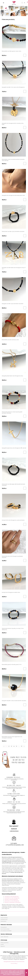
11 (21, 746)
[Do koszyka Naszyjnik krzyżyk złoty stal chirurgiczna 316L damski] (24, 452)
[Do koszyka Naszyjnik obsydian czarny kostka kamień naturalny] (24, 704)
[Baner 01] (14, 11)
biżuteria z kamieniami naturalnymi (13, 902)
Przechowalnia (3, 921)
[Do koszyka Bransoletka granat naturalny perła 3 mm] (24, 668)
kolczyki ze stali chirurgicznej (11, 899)
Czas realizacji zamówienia (6, 930)
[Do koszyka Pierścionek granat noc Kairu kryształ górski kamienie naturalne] (24, 416)
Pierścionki (21, 961)
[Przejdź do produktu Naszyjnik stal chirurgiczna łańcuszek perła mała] (14, 181)
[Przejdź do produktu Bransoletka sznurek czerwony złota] (14, 325)
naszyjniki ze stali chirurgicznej (11, 896)
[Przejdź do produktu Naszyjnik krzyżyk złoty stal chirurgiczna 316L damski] (14, 433)
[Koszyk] (27, 1)
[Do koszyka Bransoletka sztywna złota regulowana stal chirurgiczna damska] (24, 741)
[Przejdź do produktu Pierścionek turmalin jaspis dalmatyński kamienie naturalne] (14, 469)
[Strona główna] (14, 2)
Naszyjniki (6, 961)
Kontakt (2, 944)
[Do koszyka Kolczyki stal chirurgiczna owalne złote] (24, 596)
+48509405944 (14, 831)
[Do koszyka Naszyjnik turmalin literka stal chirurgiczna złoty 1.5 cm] (24, 271)
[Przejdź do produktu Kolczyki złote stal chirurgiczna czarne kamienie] (14, 505)
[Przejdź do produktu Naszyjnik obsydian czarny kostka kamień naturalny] (14, 686)
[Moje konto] (24, 2)
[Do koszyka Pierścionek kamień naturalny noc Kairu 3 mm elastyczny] (24, 632)
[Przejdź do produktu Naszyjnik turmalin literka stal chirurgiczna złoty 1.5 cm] (14, 253)
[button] (3, 2)
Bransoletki (11, 961)
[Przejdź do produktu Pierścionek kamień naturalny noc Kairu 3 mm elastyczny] (14, 614)
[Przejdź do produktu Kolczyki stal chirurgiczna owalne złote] (14, 578)
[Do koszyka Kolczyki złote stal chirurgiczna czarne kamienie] (24, 524)
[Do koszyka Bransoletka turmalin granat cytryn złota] (24, 55)
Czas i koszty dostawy (5, 929)
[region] (14, 11)
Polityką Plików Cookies (14, 972)
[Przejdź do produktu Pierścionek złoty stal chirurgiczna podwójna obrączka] (14, 541)
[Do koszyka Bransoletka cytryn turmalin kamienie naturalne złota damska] (24, 163)
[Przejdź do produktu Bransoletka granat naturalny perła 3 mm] (14, 650)
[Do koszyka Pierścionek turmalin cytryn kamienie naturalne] (24, 235)
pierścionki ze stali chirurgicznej (12, 901)
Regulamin (3, 946)
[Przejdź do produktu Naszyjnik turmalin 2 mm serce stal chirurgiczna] (14, 72)
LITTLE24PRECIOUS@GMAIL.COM (15, 845)
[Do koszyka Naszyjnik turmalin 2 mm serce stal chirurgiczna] (24, 91)
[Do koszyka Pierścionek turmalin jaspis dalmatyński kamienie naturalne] (24, 488)
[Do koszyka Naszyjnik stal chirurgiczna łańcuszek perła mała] (24, 199)
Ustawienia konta (4, 919)
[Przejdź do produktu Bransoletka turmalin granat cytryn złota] (14, 36)
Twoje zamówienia (4, 917)
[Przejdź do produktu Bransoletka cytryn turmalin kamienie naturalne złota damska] (14, 145)
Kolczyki (17, 961)
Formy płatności (4, 927)
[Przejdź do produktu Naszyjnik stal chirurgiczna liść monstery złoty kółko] (14, 109)
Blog (16, 963)
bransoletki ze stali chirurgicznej (12, 898)
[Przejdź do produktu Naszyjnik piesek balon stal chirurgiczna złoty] (14, 361)
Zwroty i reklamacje (4, 936)
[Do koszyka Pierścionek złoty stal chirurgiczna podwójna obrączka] (24, 560)
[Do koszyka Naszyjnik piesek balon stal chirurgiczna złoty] (24, 380)
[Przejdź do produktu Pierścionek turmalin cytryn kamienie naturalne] (14, 217)
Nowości (13, 963)
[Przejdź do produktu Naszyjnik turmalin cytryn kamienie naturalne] (14, 289)
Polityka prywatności (4, 942)
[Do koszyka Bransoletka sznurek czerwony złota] (24, 344)
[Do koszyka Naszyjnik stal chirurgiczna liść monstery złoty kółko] (24, 127)
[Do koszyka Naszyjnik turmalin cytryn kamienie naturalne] (24, 307)
